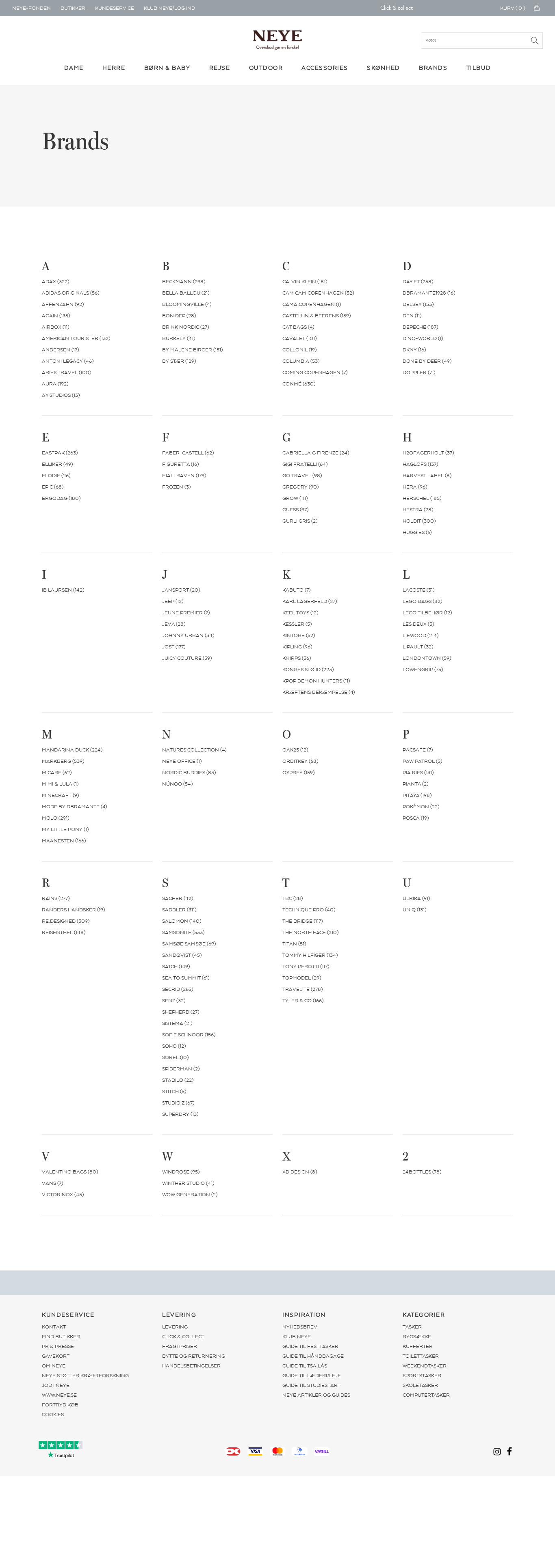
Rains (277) (55, 898)
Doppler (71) (419, 372)
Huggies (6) (417, 532)
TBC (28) (292, 898)
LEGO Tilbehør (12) (427, 613)
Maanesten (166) (64, 841)
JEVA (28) (173, 624)
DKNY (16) (414, 350)
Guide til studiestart (311, 1385)
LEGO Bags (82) (422, 601)
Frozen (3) (176, 487)
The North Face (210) (310, 932)
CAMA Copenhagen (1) (311, 304)
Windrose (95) (180, 1172)
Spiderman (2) (180, 1069)
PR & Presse (58, 1346)
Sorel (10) (175, 1057)
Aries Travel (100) (66, 372)
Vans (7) (52, 1183)
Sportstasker (422, 1375)
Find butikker (61, 1336)
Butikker (73, 8)
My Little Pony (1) (65, 829)
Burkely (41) (178, 338)
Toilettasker (421, 1356)
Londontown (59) (427, 658)
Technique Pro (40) (308, 910)
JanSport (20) (181, 590)
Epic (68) (52, 487)
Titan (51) (294, 944)
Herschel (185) (422, 498)
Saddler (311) (179, 910)
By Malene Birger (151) (192, 350)
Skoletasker (420, 1385)
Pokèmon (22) (421, 807)
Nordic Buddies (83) (189, 772)
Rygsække (417, 1336)
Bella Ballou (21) (185, 293)
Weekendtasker (425, 1366)
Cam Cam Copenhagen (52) (318, 293)
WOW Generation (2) (189, 1194)
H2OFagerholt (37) (428, 453)
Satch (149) (176, 966)
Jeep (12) (172, 601)
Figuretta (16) (180, 464)
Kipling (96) (297, 647)
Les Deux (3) (418, 624)
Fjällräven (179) (184, 475)
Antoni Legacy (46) (67, 361)
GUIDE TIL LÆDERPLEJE (311, 1375)
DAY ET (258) (418, 281)
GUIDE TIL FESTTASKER (310, 1346)
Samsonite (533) (183, 932)
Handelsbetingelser (191, 1366)
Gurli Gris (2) (299, 521)
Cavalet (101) (299, 338)
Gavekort (55, 1356)
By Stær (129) (179, 361)
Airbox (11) (55, 327)
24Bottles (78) (422, 1172)
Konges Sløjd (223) (308, 669)
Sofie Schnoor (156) (188, 1035)
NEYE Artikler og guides (316, 1395)
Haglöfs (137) (420, 464)
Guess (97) (295, 509)
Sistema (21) (177, 1023)
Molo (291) (55, 818)
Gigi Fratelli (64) (304, 464)
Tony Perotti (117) (305, 966)
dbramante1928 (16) (429, 293)
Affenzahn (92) (63, 304)
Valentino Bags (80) (70, 1172)
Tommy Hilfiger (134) (310, 955)
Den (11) (412, 316)
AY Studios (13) (61, 395)
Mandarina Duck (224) (72, 750)
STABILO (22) (177, 1080)
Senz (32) (173, 1000)
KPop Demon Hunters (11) (316, 681)
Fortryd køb (60, 1405)
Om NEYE (53, 1366)
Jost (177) (173, 647)
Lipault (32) (418, 647)
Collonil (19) (299, 350)
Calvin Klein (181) (304, 281)
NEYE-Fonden (31, 8)
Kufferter (418, 1346)
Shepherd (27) (180, 1012)
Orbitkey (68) (300, 761)
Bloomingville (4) (186, 304)
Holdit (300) (419, 521)
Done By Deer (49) (427, 361)
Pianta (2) (415, 784)
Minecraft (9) (60, 795)
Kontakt (54, 1327)
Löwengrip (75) (423, 669)
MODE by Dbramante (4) (74, 807)
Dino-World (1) (423, 338)
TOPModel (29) (301, 978)
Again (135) (56, 316)
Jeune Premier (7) (186, 613)
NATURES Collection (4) (194, 750)
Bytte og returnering (193, 1356)
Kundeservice (114, 8)
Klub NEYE (296, 1336)
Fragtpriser (179, 1346)
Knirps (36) (296, 658)
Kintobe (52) (298, 635)
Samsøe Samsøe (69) (189, 944)
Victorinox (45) (63, 1194)
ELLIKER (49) (57, 464)
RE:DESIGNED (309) (65, 921)
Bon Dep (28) (179, 316)
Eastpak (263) (60, 453)
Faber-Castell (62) (188, 453)
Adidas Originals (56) (70, 293)
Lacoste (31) (418, 590)
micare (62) (57, 772)
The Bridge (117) (302, 921)
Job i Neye (55, 1385)
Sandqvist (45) (182, 955)
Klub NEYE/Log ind (169, 8)
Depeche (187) (420, 327)
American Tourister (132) (76, 338)
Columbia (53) (300, 361)
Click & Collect (183, 1336)
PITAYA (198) (417, 795)
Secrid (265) (177, 989)
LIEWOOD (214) (420, 635)
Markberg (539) (63, 761)
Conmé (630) (298, 384)
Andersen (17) (60, 350)
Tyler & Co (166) (302, 1000)
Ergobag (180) (61, 498)
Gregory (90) (300, 487)
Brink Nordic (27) (185, 327)
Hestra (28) (418, 509)
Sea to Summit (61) (185, 978)
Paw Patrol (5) (422, 761)
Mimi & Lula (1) (60, 784)
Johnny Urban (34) (188, 635)
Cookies (53, 1414)
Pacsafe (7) (418, 750)
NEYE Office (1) (182, 761)
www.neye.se (59, 1395)
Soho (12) (174, 1046)
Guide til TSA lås (304, 1366)
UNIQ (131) (414, 910)
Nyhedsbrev (299, 1327)
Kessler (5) (297, 624)
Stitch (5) (174, 1091)
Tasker (412, 1327)
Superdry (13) (180, 1114)
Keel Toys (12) (300, 613)
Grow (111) (295, 498)
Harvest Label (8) (427, 475)
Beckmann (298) (183, 281)
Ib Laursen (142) (63, 590)
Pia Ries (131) (418, 772)
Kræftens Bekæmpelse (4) (318, 692)
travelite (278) (302, 989)
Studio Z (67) (178, 1103)
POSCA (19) (416, 818)
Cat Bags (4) (298, 327)
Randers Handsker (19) (73, 910)
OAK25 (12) (295, 750)
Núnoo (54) (177, 784)
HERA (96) (415, 487)
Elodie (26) (56, 475)
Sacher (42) (177, 898)
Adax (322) (55, 281)
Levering (175, 1327)
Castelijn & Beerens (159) (316, 316)
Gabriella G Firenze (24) (315, 453)
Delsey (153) (418, 304)
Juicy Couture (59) (187, 658)
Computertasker (426, 1395)
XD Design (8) (299, 1172)
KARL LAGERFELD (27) (309, 601)
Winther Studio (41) (188, 1183)
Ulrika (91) (416, 898)
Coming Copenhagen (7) (314, 372)
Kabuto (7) (296, 590)
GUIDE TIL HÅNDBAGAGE (313, 1356)
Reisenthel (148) (63, 932)
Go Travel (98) (302, 475)
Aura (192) (55, 384)
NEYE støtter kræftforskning (85, 1375)
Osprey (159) (298, 772)
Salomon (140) (181, 921)
